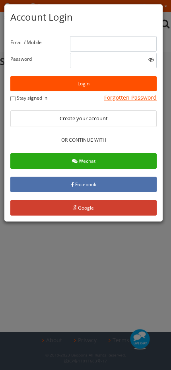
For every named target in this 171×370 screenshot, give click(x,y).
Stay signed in (31, 97)
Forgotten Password (130, 97)
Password (21, 59)
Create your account (84, 118)
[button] (151, 59)
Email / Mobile (26, 42)
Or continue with (83, 140)
